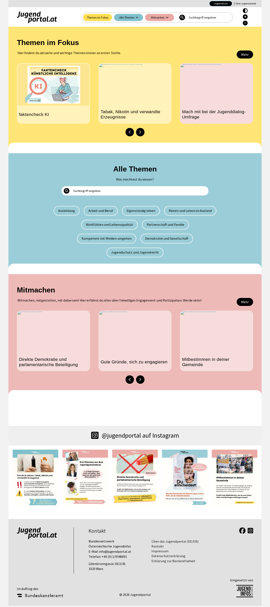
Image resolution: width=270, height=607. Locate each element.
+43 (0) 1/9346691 (114, 556)
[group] (53, 93)
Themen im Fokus (98, 17)
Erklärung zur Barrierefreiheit (173, 561)
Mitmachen (158, 17)
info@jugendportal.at (115, 551)
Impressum (160, 551)
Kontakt (157, 546)
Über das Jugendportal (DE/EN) (174, 541)
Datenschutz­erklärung (168, 556)
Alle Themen (126, 17)
